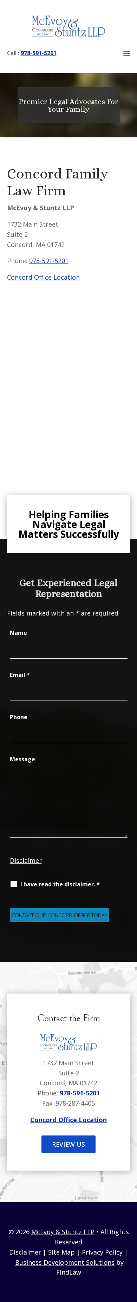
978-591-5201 (39, 53)
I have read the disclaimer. (60, 884)
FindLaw (68, 1272)
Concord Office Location (43, 277)
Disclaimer (26, 860)
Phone (18, 717)
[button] (126, 53)
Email (20, 675)
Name (18, 633)
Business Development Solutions (65, 1262)
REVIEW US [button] (68, 1144)
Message (22, 759)
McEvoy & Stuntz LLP (62, 1232)
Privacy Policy (102, 1252)
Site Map (61, 1252)
